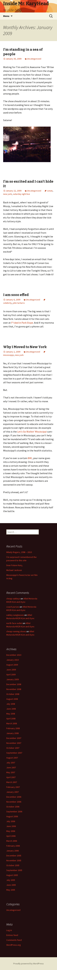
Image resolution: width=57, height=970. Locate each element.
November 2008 (13, 689)
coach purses (12, 606)
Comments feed (14, 940)
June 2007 (11, 767)
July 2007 (10, 762)
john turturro (19, 302)
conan (50, 190)
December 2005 (13, 855)
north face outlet (14, 623)
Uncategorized (34, 58)
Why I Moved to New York (25, 347)
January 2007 (12, 792)
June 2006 (11, 826)
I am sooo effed (16, 295)
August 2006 (12, 816)
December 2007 (13, 738)
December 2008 (13, 684)
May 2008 (10, 713)
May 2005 (10, 889)
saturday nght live (21, 194)
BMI (30, 458)
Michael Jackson (14, 570)
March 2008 (11, 723)
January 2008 (12, 733)
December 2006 (13, 796)
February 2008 (13, 728)
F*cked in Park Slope (22, 322)
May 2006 (10, 831)
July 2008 (10, 703)
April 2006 (11, 836)
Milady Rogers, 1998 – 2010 (19, 552)
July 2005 (10, 880)
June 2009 (11, 669)
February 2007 (13, 787)
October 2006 (12, 806)
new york (7, 194)
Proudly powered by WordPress (28, 963)
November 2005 (13, 860)
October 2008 (12, 694)
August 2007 (12, 757)
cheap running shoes (16, 631)
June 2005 (11, 884)
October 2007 (12, 747)
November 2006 (13, 801)
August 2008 (12, 699)
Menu (6, 16)
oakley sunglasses (15, 615)
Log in (9, 930)
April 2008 (11, 718)
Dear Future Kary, (14, 565)
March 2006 (11, 840)
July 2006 (10, 821)
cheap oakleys (13, 598)
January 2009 (12, 679)
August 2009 (12, 664)
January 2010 (12, 659)
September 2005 (14, 870)
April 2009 (11, 674)
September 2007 (14, 752)
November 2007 (13, 743)
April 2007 (11, 777)
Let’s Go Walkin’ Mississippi (32, 431)
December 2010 (13, 655)
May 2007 (10, 772)
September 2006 (14, 811)
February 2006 (13, 845)
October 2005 (12, 865)
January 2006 (12, 850)
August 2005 (12, 875)
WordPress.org (13, 944)
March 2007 (11, 782)
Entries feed (12, 935)
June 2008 (11, 708)
